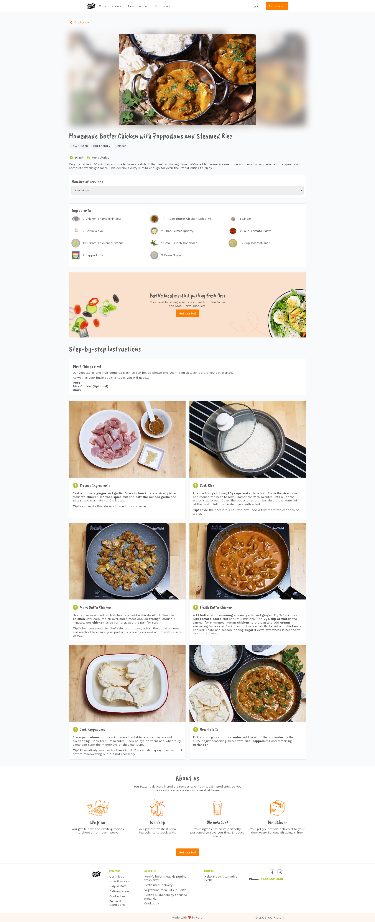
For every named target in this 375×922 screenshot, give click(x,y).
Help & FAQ (117, 886)
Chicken (121, 145)
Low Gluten (79, 145)
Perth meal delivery (158, 885)
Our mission (163, 6)
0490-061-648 (272, 879)
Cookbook (81, 22)
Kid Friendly (101, 145)
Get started (276, 6)
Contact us (117, 896)
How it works (138, 6)
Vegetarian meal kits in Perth (165, 890)
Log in (255, 6)
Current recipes (110, 6)
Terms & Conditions (117, 903)
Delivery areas (119, 891)
